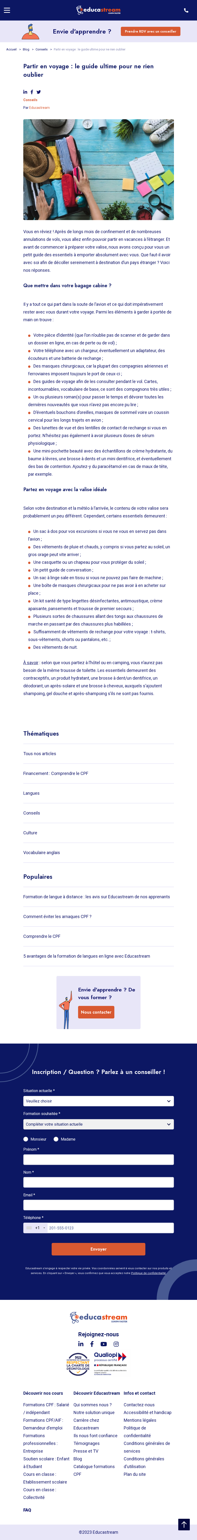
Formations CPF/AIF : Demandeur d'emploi (43, 1424)
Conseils (42, 49)
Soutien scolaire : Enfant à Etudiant (46, 1462)
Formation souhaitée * (41, 1113)
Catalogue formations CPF (94, 1470)
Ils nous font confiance (95, 1435)
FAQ (27, 1509)
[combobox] (36, 1228)
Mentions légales (140, 1420)
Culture (30, 832)
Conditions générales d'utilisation (144, 1462)
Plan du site (135, 1474)
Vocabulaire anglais (41, 852)
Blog (26, 49)
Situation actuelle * (39, 1090)
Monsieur (38, 1139)
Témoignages (87, 1443)
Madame (68, 1139)
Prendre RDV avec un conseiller (150, 31)
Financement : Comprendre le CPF (55, 773)
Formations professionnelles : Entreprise (40, 1443)
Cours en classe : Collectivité (39, 1493)
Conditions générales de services (147, 1447)
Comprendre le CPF (41, 936)
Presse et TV (86, 1451)
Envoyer (99, 1249)
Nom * (28, 1172)
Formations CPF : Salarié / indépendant (46, 1408)
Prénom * (31, 1149)
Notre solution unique (94, 1412)
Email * (29, 1195)
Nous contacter (96, 1012)
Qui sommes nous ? (93, 1404)
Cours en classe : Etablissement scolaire (45, 1478)
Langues (31, 793)
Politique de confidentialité (148, 1273)
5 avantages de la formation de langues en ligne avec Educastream (86, 956)
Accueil (11, 49)
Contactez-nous (139, 1404)
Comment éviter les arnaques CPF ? (57, 916)
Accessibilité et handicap (148, 1412)
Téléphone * (33, 1217)
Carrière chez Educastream (86, 1424)
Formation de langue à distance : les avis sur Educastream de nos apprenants (96, 896)
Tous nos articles (39, 753)
